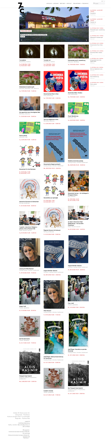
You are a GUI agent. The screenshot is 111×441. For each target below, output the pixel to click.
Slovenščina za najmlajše (51, 198)
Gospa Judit (22, 306)
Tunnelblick (93, 13)
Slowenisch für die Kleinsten (27, 169)
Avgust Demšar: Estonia (50, 270)
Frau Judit (71, 303)
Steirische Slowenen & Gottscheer (29, 201)
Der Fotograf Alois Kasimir (75, 388)
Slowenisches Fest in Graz (96, 45)
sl (104, 1)
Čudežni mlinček (48, 391)
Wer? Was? (62, 3)
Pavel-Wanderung (94, 76)
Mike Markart (47, 310)
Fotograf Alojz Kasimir (25, 376)
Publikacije (85, 3)
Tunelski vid (93, 22)
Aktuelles (49, 3)
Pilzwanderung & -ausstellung (97, 29)
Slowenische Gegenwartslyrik (52, 164)
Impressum (26, 437)
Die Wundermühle (24, 339)
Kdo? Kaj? (69, 3)
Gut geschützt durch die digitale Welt (29, 112)
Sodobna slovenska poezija (75, 161)
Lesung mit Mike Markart (26, 268)
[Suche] (94, 3)
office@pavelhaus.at (25, 424)
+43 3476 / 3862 (16, 424)
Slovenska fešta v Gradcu (96, 52)
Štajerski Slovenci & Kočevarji (52, 230)
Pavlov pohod (93, 84)
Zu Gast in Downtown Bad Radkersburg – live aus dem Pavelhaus (76, 223)
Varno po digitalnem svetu (96, 69)
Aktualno (56, 3)
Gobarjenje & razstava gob (96, 37)
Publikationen (77, 3)
